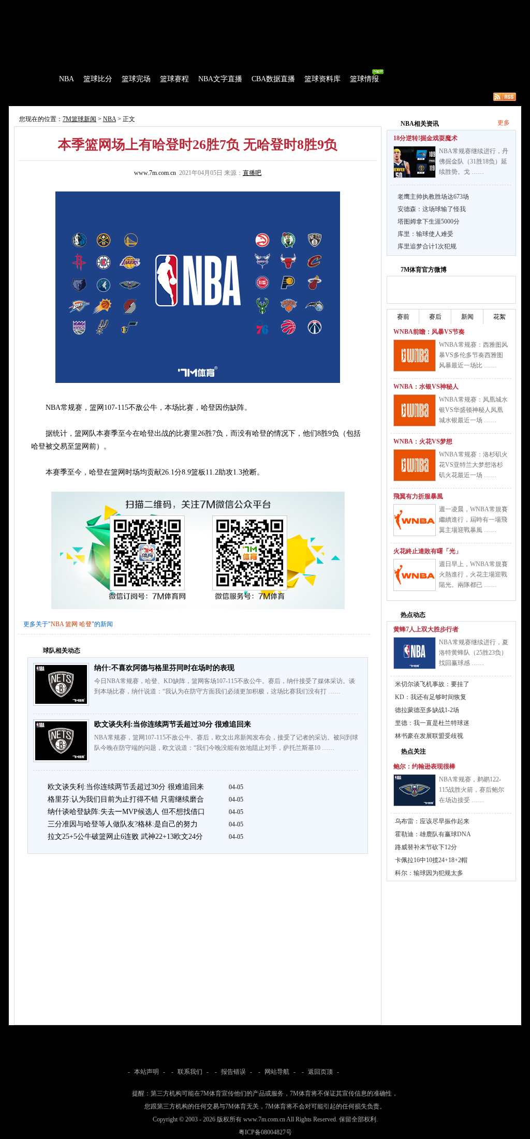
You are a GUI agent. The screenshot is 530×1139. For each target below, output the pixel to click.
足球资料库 (292, 7)
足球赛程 (119, 7)
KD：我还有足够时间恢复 (430, 697)
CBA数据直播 (273, 79)
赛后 (435, 316)
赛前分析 (73, 96)
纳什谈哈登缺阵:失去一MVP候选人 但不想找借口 (126, 812)
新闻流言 (143, 96)
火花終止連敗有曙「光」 (427, 551)
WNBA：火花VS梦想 (422, 441)
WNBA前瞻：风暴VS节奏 (429, 331)
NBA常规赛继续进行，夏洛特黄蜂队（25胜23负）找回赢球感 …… (473, 653)
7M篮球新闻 (79, 119)
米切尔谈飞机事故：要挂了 (432, 684)
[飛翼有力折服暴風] (414, 520)
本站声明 (146, 1071)
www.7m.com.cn (155, 172)
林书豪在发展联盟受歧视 (429, 735)
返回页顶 (320, 1071)
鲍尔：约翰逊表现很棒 (424, 766)
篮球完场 (136, 79)
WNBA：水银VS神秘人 (426, 386)
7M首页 (25, 7)
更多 (503, 122)
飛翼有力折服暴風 (418, 496)
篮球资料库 (322, 79)
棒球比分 (151, 7)
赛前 (403, 316)
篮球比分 (97, 79)
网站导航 (276, 1071)
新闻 (467, 316)
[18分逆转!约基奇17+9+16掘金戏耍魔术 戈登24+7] (414, 162)
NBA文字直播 (220, 79)
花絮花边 (179, 96)
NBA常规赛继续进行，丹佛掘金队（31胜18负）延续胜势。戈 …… (473, 161)
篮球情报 (364, 79)
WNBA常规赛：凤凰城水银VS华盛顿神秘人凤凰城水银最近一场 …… (473, 410)
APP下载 (327, 7)
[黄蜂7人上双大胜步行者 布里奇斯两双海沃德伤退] (414, 653)
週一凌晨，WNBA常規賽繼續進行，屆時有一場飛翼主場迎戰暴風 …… (473, 520)
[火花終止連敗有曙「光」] (414, 575)
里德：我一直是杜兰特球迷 (432, 723)
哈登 (85, 624)
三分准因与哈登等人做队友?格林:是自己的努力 (123, 824)
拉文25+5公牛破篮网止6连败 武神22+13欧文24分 (125, 836)
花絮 (499, 316)
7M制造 (40, 96)
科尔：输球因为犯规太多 (429, 873)
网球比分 (226, 7)
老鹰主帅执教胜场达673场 (433, 196)
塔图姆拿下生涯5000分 (429, 221)
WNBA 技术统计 (274, 96)
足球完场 (88, 7)
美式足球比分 (189, 7)
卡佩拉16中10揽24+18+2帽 (431, 860)
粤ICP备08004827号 (265, 1132)
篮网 (71, 624)
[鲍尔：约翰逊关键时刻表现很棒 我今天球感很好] (414, 790)
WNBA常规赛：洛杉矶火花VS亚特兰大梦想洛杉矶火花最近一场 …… (473, 465)
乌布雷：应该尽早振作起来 (432, 821)
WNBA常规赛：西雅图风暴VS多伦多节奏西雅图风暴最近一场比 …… (473, 355)
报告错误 (233, 1071)
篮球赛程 (174, 79)
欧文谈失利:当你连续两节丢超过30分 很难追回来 (172, 724)
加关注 (435, 288)
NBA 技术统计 (221, 96)
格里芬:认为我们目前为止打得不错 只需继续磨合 (126, 799)
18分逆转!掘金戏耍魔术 (425, 138)
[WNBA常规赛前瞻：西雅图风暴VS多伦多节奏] (414, 355)
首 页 (38, 79)
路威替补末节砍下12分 (426, 847)
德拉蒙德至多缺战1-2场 (427, 710)
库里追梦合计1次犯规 (427, 246)
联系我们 (190, 1071)
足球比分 (54, 7)
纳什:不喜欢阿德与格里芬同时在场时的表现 (164, 668)
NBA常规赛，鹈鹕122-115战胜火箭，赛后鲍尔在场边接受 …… (471, 790)
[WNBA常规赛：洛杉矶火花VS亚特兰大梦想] (414, 465)
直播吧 (252, 172)
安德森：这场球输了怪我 (432, 209)
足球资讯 (258, 7)
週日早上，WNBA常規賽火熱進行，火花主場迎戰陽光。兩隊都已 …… (473, 574)
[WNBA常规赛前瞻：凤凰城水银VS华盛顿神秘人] (414, 410)
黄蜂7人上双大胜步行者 (426, 629)
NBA (66, 79)
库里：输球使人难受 (425, 234)
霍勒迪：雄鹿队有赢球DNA (433, 834)
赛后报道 (108, 96)
